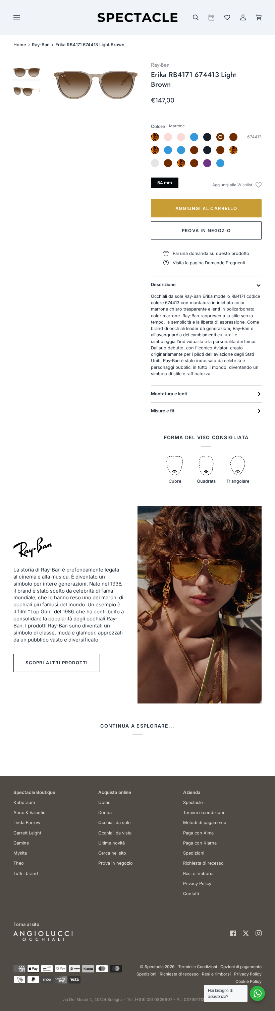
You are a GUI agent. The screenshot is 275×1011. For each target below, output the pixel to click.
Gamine (21, 843)
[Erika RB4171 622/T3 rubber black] (207, 150)
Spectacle (193, 802)
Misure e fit (162, 410)
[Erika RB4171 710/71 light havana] (233, 150)
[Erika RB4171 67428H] (181, 137)
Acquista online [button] (114, 792)
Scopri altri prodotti (56, 662)
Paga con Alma (198, 832)
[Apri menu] (23, 17)
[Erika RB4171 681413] (194, 163)
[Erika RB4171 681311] (194, 137)
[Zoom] (96, 85)
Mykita (20, 853)
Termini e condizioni (203, 812)
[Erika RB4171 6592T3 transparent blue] (181, 150)
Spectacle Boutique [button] (34, 792)
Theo (18, 863)
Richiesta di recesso (203, 863)
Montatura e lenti (169, 393)
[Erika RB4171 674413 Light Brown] (220, 137)
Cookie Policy (248, 981)
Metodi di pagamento (204, 822)
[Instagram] (259, 933)
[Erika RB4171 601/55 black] (207, 137)
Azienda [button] (192, 792)
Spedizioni (193, 853)
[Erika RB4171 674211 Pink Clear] (168, 137)
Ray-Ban (41, 44)
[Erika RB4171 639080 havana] (155, 137)
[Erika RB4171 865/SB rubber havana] (181, 163)
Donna (105, 812)
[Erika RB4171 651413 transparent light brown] (220, 150)
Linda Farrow (26, 822)
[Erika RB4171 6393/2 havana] (155, 150)
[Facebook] (233, 933)
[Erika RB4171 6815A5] (155, 163)
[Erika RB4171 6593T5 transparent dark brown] (194, 150)
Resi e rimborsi (198, 873)
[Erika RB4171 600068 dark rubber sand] (233, 137)
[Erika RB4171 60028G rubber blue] (168, 150)
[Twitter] (246, 933)
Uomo (104, 802)
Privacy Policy (197, 883)
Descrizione (163, 284)
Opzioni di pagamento (241, 966)
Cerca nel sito (112, 853)
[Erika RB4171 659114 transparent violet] (207, 163)
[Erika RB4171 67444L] (168, 163)
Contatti (191, 893)
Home (19, 44)
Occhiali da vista (114, 832)
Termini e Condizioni (197, 966)
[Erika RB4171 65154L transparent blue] (220, 163)
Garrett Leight (27, 832)
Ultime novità (111, 843)
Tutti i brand (25, 873)
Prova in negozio (206, 230)
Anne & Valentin (29, 812)
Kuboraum (24, 802)
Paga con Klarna (200, 843)
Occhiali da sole (114, 822)
